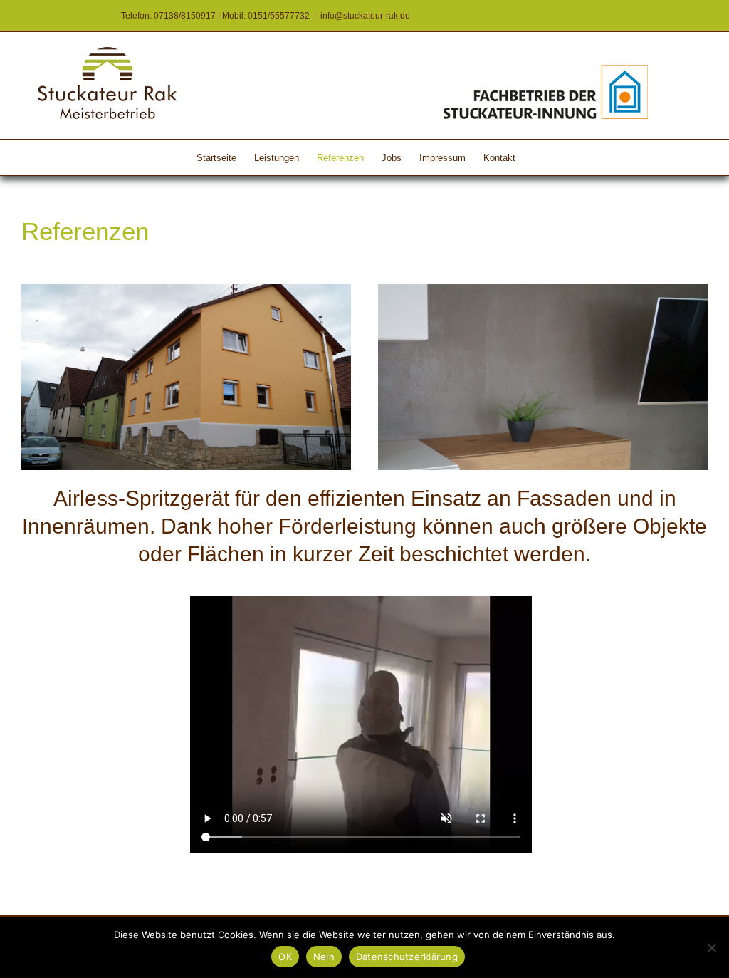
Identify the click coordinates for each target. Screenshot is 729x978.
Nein (324, 956)
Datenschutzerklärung (407, 956)
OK (285, 956)
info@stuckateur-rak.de (365, 16)
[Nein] (711, 947)
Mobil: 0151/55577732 (266, 16)
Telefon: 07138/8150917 (168, 16)
